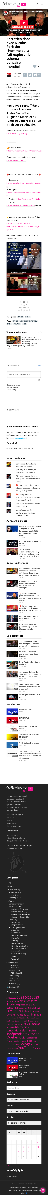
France (20, 317)
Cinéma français (17, 912)
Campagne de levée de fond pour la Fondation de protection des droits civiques (30, 675)
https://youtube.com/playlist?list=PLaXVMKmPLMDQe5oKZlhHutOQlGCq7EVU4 (24, 226)
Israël (8, 1021)
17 (13, 1152)
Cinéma (9, 901)
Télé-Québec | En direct (29, 743)
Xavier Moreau (12, 1048)
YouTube (17, 324)
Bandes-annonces (16, 904)
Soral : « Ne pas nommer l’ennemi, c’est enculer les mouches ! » (29, 686)
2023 (35, 997)
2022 (24, 324)
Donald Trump (15, 1014)
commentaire (20, 438)
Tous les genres (15, 927)
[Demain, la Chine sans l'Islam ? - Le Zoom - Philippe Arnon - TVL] (18, 264)
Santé (11, 981)
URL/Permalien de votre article (14, 393)
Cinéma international (19, 914)
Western (14, 959)
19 (23, 1152)
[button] (42, 4)
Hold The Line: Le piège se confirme (29, 663)
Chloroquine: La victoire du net (30, 696)
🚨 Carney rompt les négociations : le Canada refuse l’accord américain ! (30, 608)
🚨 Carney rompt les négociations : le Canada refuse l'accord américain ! (28, 497)
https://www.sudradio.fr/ (16, 160)
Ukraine (15, 1044)
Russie (29, 1037)
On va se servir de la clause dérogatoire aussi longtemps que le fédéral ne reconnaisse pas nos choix (30, 531)
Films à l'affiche (15, 906)
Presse (10, 1190)
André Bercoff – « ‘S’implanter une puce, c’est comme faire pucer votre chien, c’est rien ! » (29, 552)
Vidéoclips (15, 973)
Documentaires (17, 935)
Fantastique (15, 943)
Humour (12, 968)
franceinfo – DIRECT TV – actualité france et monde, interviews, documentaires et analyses (30, 754)
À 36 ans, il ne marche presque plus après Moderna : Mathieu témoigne (28, 479)
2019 (8, 998)
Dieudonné (35, 1011)
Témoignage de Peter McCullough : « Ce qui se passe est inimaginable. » (29, 643)
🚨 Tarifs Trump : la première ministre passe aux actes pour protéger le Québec (28, 488)
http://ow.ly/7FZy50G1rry (17, 133)
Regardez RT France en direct (28, 727)
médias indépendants (21, 1032)
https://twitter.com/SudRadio (28, 199)
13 (28, 1147)
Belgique (30, 1004)
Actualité (10, 890)
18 (18, 1152)
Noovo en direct (25, 709)
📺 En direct (11, 987)
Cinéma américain (18, 909)
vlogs (26, 1044)
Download (36, 1190)
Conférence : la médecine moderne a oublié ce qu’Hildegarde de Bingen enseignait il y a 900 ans (24, 341)
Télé (19, 1190)
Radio (27, 317)
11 (18, 1147)
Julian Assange (33, 1021)
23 (8, 1156)
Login (38, 366)
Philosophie (13, 976)
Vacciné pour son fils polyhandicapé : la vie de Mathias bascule (25, 513)
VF (20, 1044)
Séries (11, 920)
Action (13, 930)
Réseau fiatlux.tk (15, 1188)
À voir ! (9, 886)
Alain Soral (12, 1001)
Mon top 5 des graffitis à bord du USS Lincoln (29, 617)
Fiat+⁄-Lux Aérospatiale (28, 1184)
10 (13, 1147)
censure (11, 1007)
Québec (12, 898)
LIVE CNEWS (24, 718)
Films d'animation (18, 946)
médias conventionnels (28, 321)
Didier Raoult (25, 1011)
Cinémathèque (27, 1190)
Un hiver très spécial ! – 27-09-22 (30, 542)
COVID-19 (12, 1011)
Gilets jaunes (21, 1018)
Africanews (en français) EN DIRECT (29, 736)
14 (33, 1147)
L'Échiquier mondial (13, 1024)
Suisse (28, 1040)
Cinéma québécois (18, 917)
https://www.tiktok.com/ (16, 205)
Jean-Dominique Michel (20, 1021)
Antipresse (20, 1004)
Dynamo (14, 922)
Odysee (33, 1033)
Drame (14, 938)
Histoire (12, 965)
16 (8, 1152)
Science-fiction (16, 954)
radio (9, 324)
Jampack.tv (15, 925)
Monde (11, 895)
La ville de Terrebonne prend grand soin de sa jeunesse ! (28, 654)
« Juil (8, 1165)
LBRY (21, 1024)
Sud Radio (17, 73)
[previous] (39, 332)
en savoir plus (13, 388)
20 (28, 1152)
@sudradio (30, 205)
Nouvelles (35, 1188)
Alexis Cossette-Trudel (22, 1002)
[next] (41, 332)
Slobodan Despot (19, 1041)
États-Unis (37, 1048)
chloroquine (21, 1008)
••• (7, 883)
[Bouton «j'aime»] (35, 66)
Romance (15, 951)
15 (38, 1147)
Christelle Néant (34, 1008)
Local (29, 1188)
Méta (22, 1193)
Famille (14, 941)
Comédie (14, 933)
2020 (13, 997)
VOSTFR (34, 1044)
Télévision (13, 983)
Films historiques (17, 948)
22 (38, 1152)
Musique (12, 970)
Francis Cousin (11, 1018)
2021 (20, 997)
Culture (9, 962)
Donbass (27, 1015)
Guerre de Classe (33, 1018)
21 (33, 1152)
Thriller (14, 956)
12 (23, 1147)
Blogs (24, 1188)
